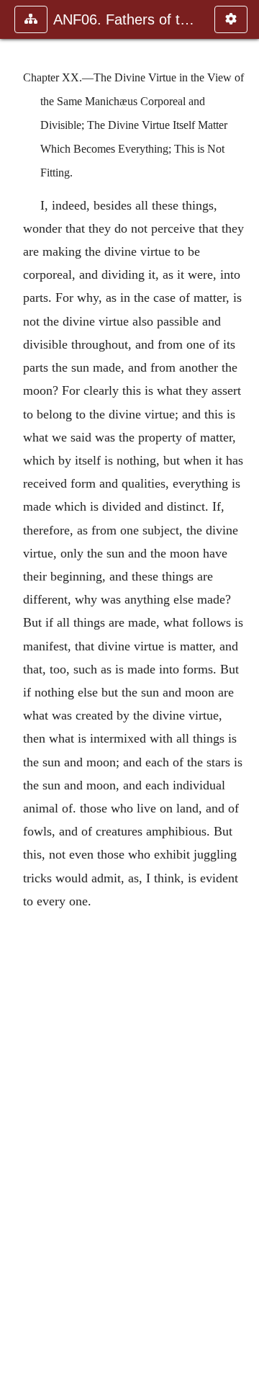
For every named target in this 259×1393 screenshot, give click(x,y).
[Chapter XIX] (16, 696)
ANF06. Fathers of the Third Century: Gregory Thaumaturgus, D (126, 19)
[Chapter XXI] (242, 696)
